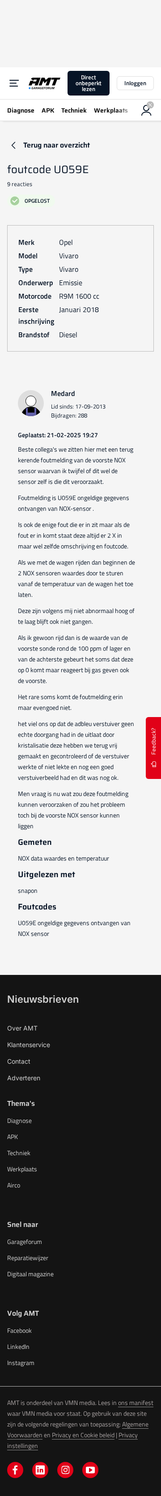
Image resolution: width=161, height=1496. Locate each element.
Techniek (18, 1152)
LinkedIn (18, 1346)
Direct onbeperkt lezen (89, 83)
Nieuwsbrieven (43, 999)
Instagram (20, 1362)
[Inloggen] (147, 110)
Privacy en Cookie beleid (83, 1434)
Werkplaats (22, 1169)
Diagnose (19, 1120)
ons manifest (135, 1402)
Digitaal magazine (30, 1274)
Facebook (19, 1330)
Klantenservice (28, 1044)
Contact (18, 1061)
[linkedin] (40, 1470)
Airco (13, 1185)
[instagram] (65, 1470)
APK (12, 1136)
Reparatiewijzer (27, 1257)
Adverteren (23, 1078)
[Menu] (14, 83)
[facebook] (15, 1470)
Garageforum (24, 1241)
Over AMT (22, 1028)
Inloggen (135, 82)
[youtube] (90, 1470)
